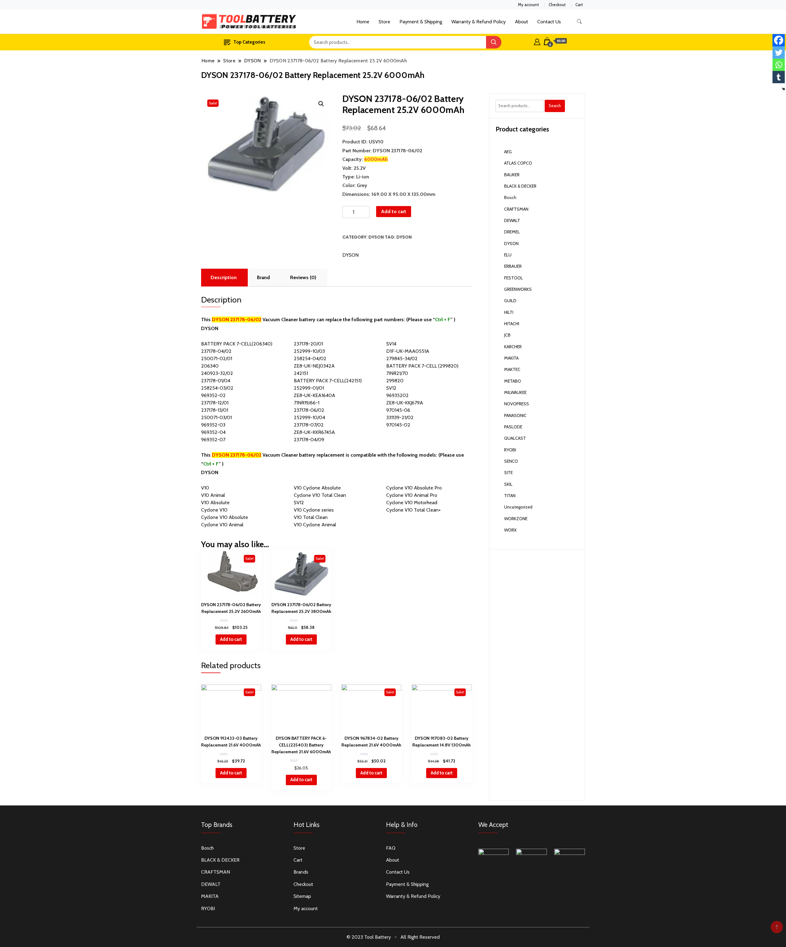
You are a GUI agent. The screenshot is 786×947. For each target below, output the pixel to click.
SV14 (391, 344)
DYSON (376, 237)
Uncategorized (518, 507)
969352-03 (213, 425)
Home (362, 22)
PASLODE (513, 427)
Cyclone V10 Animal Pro (411, 495)
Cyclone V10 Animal (222, 525)
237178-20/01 (308, 344)
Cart (579, 4)
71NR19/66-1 (306, 403)
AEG (508, 151)
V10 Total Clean (311, 517)
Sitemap (302, 896)
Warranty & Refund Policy (478, 22)
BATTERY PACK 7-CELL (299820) (422, 366)
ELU (508, 255)
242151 (301, 373)
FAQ (390, 848)
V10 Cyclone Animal (315, 525)
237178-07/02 (309, 425)
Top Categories (249, 42)
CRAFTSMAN (516, 209)
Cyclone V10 (214, 510)
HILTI (508, 312)
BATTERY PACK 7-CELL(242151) (328, 381)
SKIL (508, 484)
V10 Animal (213, 495)
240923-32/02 (217, 373)
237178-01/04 (215, 381)
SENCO (511, 461)
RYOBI (510, 450)
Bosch (510, 197)
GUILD (510, 300)
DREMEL (512, 232)
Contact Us (549, 22)
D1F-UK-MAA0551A (407, 351)
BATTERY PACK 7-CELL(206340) (236, 344)
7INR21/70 (397, 373)
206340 (210, 366)
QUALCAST (515, 438)
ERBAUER (513, 266)
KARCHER (513, 346)
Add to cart (393, 211)
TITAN (510, 495)
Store (384, 22)
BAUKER (511, 174)
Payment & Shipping (420, 22)
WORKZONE (515, 518)
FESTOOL (513, 278)
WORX (510, 530)
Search (555, 105)
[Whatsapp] (778, 65)
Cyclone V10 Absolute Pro (414, 488)
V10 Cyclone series (314, 510)
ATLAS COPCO (518, 163)
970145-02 (398, 425)
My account (528, 4)
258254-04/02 (310, 358)
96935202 (397, 395)
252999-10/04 (309, 417)
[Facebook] (778, 40)
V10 (205, 488)
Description (224, 277)
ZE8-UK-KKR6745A (314, 432)
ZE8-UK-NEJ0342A (314, 366)
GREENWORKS (518, 289)
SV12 (391, 388)
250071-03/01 (216, 417)
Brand (263, 277)
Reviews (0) (303, 277)
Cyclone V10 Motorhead (411, 502)
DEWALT (512, 220)
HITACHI (511, 323)
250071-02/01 (216, 358)
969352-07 (213, 439)
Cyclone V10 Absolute (224, 517)
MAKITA (511, 358)
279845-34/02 (402, 358)
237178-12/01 (214, 403)
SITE (508, 472)
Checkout (557, 4)
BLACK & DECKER (520, 186)
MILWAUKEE (515, 392)
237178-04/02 (216, 351)
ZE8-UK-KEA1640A (314, 395)
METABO (512, 381)
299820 (394, 381)
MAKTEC (512, 369)
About (521, 22)
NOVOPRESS (516, 404)
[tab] (224, 277)
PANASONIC (515, 415)
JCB (507, 335)
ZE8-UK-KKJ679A (404, 403)
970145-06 (398, 410)
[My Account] (537, 41)
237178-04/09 (309, 439)
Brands (301, 872)
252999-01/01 (309, 388)
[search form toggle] (579, 21)
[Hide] (783, 89)
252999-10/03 (309, 351)
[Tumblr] (778, 77)
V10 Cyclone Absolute (317, 488)
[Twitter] (778, 52)
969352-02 (213, 395)
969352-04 (213, 432)
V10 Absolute (215, 502)
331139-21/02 (400, 417)
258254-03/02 (217, 388)
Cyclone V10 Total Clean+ (413, 510)
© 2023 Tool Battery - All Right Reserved (393, 937)
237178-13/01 (214, 410)
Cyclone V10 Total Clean (320, 495)
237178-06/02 (309, 410)
